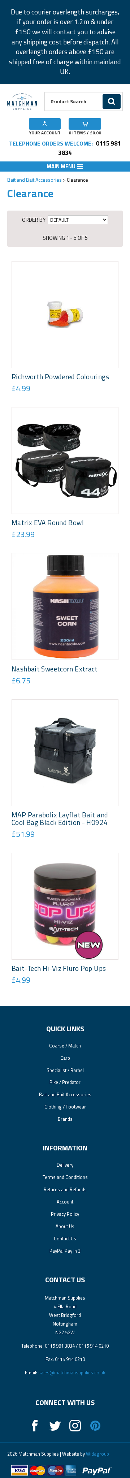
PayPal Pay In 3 (65, 1250)
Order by (34, 220)
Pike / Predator (65, 1082)
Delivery (65, 1164)
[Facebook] (34, 1425)
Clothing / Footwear (65, 1106)
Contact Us (65, 1238)
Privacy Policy (65, 1214)
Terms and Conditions (65, 1177)
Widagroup (97, 1453)
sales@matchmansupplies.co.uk (71, 1372)
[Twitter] (55, 1425)
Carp (65, 1058)
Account (65, 1201)
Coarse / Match (65, 1045)
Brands (65, 1119)
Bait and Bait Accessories (34, 179)
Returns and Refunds (65, 1189)
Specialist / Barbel (65, 1070)
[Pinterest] (95, 1425)
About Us (65, 1226)
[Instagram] (75, 1425)
